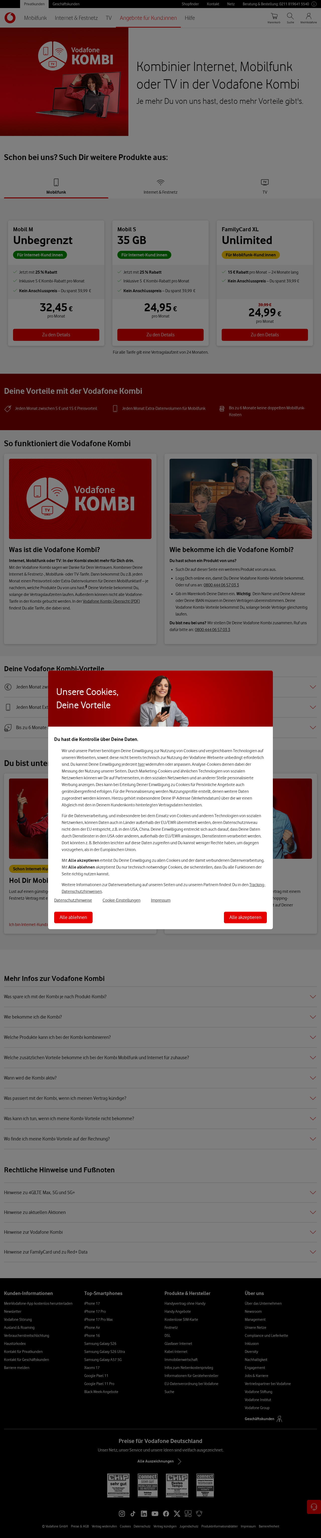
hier (141, 763)
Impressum (161, 899)
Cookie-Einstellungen (121, 899)
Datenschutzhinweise (73, 899)
